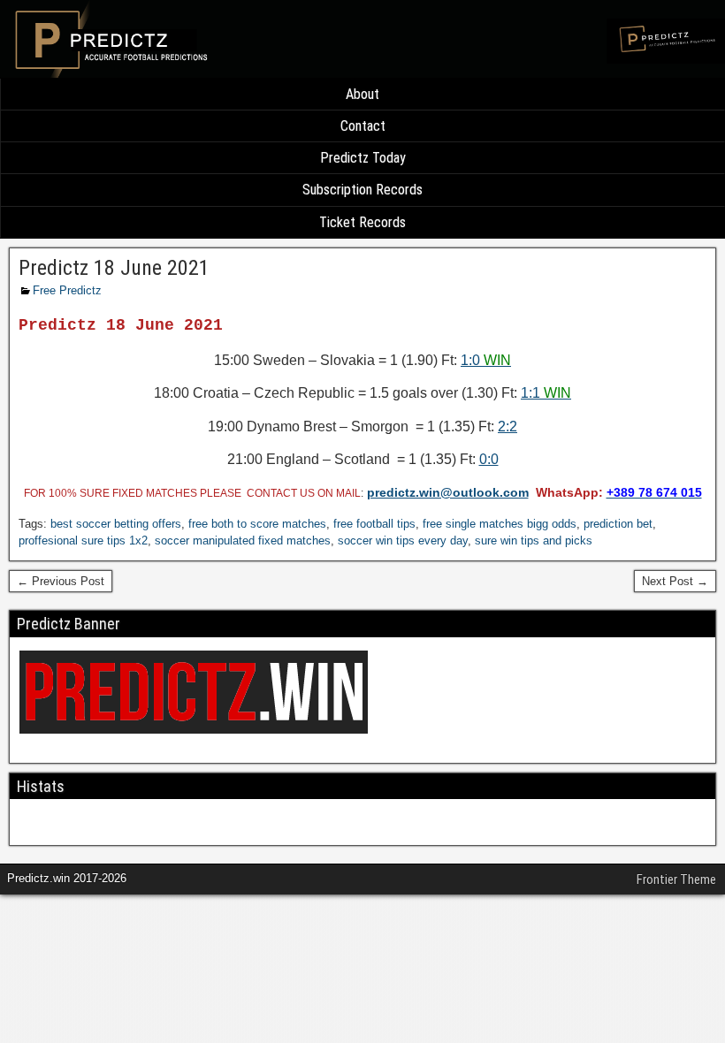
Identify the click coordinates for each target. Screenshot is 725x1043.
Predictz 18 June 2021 (114, 267)
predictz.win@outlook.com (448, 492)
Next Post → (675, 581)
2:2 (507, 426)
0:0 (489, 459)
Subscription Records (362, 189)
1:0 (486, 360)
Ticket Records (362, 222)
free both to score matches (257, 523)
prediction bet (618, 523)
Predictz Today (363, 157)
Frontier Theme (676, 879)
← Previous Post (60, 581)
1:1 (546, 392)
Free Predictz (67, 290)
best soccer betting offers (115, 523)
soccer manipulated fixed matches (243, 540)
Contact (362, 126)
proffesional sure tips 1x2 (83, 540)
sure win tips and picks (533, 540)
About (362, 94)
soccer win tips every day (403, 540)
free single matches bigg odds (499, 523)
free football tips (374, 523)
